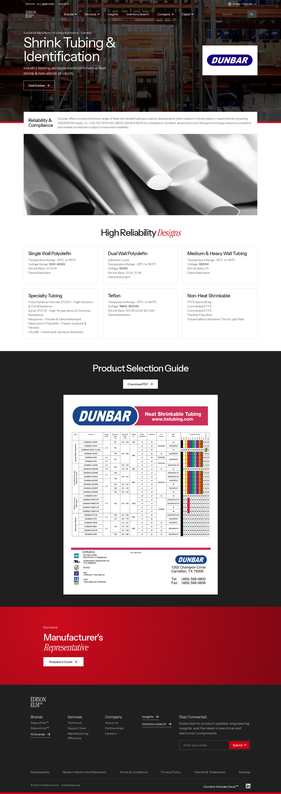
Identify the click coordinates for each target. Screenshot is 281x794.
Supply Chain (77, 728)
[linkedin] (248, 786)
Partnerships (114, 728)
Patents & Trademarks (210, 772)
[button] (34, 4)
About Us (111, 723)
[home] (31, 14)
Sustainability (40, 772)
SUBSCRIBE (48, 3)
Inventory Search (137, 14)
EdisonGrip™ (40, 728)
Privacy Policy (171, 772)
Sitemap (244, 772)
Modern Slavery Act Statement (84, 772)
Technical (74, 723)
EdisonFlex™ (40, 723)
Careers (110, 733)
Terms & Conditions (133, 772)
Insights (113, 14)
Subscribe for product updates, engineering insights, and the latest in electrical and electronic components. (214, 728)
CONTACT (63, 3)
